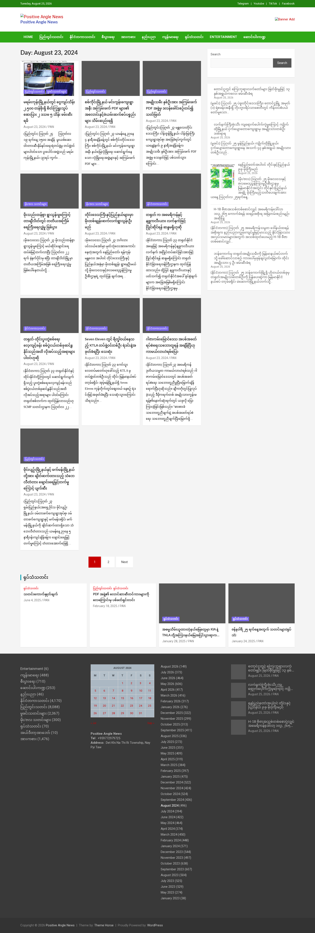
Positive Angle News (39, 22)
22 (122, 705)
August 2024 (169, 805)
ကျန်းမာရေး (170, 37)
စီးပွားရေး (108, 37)
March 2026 (169, 695)
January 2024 (170, 846)
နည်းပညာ (149, 37)
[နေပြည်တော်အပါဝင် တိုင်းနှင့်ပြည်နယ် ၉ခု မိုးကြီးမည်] (223, 176)
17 (140, 698)
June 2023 (168, 887)
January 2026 (170, 707)
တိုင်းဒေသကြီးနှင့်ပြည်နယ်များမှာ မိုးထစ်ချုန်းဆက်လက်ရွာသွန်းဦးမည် (109, 221)
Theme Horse (104, 925)
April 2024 (168, 829)
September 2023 (172, 869)
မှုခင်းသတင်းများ (56, 91)
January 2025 (170, 777)
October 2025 (170, 724)
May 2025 (167, 753)
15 (122, 698)
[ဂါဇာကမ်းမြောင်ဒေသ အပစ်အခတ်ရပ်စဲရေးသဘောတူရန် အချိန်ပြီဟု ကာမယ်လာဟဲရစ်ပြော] (172, 315)
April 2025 (168, 759)
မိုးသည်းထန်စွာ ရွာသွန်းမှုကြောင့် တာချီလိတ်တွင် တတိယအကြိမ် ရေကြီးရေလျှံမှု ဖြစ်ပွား (47, 221)
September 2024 (172, 800)
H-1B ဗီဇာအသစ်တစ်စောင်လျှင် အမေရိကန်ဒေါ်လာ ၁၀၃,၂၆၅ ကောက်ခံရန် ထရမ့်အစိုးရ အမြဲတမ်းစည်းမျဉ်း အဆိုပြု (252, 213)
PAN (51, 127)
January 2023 (170, 898)
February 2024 (171, 840)
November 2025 (172, 719)
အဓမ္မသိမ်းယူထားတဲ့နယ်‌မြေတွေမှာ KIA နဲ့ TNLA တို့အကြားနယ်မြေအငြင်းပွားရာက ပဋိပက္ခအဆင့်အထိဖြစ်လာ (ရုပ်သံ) (190, 635)
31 (140, 713)
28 (113, 713)
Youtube (259, 3)
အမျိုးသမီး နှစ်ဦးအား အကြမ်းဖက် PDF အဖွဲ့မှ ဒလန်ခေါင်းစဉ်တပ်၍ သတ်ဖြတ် (171, 108)
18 (149, 698)
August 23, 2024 (35, 127)
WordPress (155, 925)
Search (215, 54)
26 (95, 713)
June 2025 (168, 748)
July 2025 (167, 742)
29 (122, 713)
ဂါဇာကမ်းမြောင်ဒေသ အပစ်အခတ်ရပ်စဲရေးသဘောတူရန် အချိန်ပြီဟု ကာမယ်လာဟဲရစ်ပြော (171, 345)
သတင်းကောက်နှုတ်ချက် (41, 594)
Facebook (288, 3)
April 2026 (168, 690)
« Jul (93, 723)
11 (149, 690)
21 (113, 705)
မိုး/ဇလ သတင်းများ (35, 204)
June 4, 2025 (32, 600)
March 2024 (169, 834)
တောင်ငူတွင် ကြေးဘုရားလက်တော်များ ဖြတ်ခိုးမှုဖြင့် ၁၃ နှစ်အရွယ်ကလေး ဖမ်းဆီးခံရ (270, 670)
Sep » (150, 723)
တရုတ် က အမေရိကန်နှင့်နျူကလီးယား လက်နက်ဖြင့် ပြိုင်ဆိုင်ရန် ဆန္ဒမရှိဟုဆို (166, 221)
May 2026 (167, 684)
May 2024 (167, 823)
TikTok (273, 3)
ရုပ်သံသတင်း (194, 37)
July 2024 (167, 811)
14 (113, 698)
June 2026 (168, 678)
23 (131, 705)
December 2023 (172, 852)
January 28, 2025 (174, 641)
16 (131, 698)
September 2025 (172, 730)
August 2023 (169, 875)
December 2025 (172, 713)
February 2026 (171, 701)
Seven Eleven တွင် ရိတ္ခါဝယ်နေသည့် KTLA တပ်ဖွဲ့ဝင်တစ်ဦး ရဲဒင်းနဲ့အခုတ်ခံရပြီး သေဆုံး (110, 345)
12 (95, 698)
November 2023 (172, 858)
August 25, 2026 (259, 675)
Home (28, 37)
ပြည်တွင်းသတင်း (51, 37)
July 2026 (167, 672)
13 (104, 698)
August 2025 (169, 736)
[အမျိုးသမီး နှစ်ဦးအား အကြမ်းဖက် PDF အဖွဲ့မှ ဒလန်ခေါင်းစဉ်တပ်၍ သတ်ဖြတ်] (172, 78)
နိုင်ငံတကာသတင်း (82, 37)
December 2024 (172, 782)
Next (124, 562)
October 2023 (170, 863)
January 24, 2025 (243, 641)
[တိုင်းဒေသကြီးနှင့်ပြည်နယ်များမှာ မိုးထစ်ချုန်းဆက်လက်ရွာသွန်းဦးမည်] (110, 191)
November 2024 (172, 788)
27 (104, 713)
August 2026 (169, 666)
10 (140, 690)
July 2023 (167, 881)
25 (149, 705)
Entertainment (223, 37)
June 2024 (168, 817)
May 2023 (167, 892)
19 (95, 705)
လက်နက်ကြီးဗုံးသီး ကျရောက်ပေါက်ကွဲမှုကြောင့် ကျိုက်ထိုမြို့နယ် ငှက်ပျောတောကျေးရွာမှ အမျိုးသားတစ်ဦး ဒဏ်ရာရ (251, 129)
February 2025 (171, 771)
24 (140, 705)
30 (131, 713)
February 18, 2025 (105, 606)
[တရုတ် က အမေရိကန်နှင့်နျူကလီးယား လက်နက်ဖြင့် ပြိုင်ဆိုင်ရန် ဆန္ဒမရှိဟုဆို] (172, 191)
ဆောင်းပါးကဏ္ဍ (254, 37)
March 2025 (169, 765)
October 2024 (170, 794)
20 (104, 705)
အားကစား (128, 37)
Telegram (243, 3)
